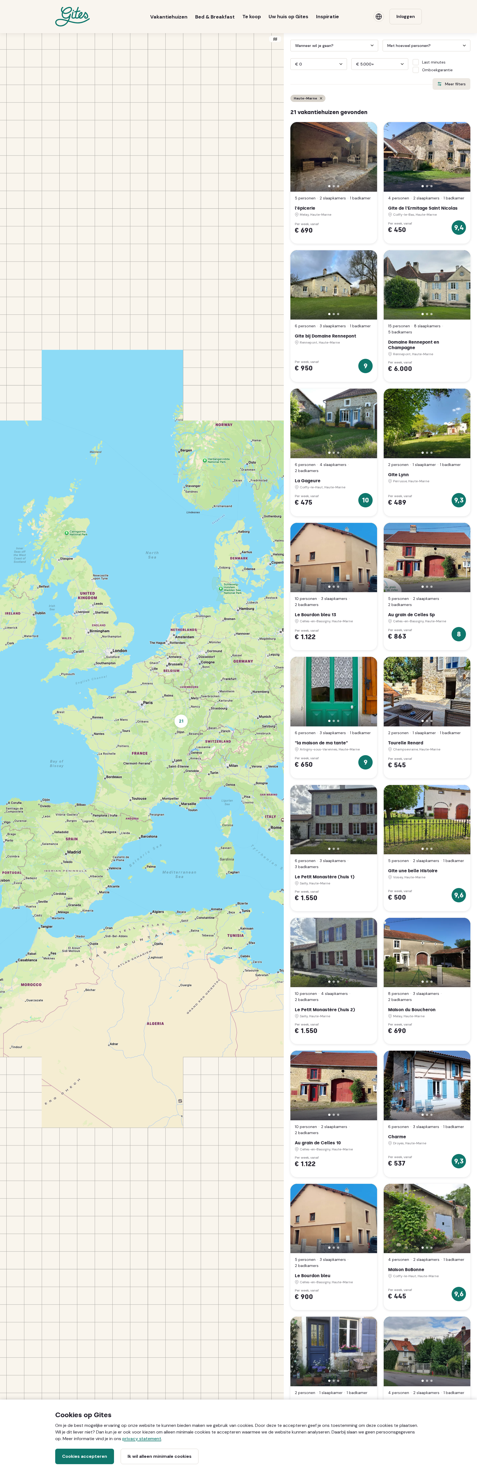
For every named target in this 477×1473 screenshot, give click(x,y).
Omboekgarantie (437, 69)
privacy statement (141, 1439)
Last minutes (434, 62)
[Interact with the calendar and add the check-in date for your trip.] (293, 45)
